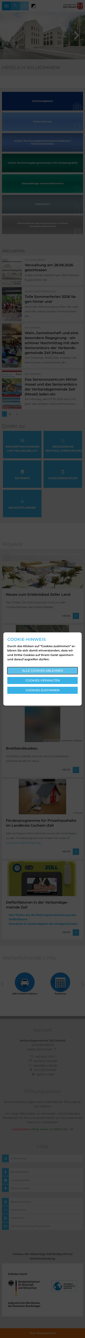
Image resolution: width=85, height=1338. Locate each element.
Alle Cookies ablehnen (42, 670)
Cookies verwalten (42, 680)
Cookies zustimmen (43, 690)
